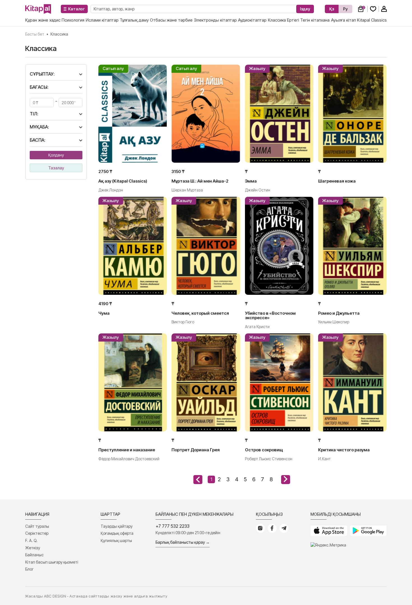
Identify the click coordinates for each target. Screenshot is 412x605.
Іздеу (305, 8)
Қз (331, 8)
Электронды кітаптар (215, 20)
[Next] (285, 479)
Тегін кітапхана (315, 20)
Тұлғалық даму (134, 20)
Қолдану (56, 155)
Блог (29, 569)
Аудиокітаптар (252, 20)
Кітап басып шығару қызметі (51, 562)
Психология (73, 20)
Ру (345, 8)
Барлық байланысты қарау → (183, 542)
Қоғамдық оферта (117, 533)
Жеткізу (32, 547)
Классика (277, 20)
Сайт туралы (37, 526)
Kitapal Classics (372, 20)
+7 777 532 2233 (172, 526)
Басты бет (34, 34)
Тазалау (56, 167)
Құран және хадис (43, 20)
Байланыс (34, 554)
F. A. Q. (31, 540)
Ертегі (293, 20)
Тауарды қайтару (117, 526)
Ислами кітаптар (102, 20)
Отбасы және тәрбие (171, 20)
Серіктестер (36, 533)
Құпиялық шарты (116, 540)
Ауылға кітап (343, 20)
